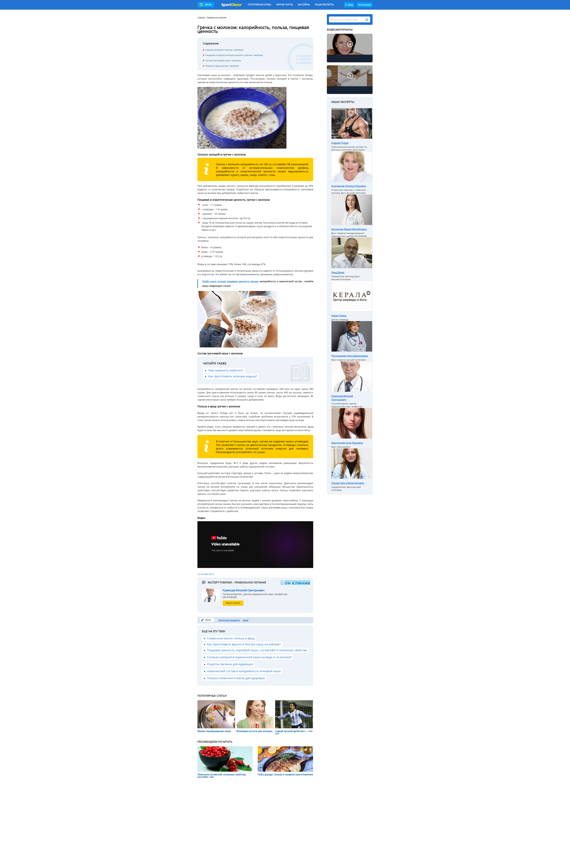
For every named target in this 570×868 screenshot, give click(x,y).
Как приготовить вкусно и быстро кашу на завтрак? (244, 644)
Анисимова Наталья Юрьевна (348, 186)
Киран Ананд (338, 315)
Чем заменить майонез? (225, 370)
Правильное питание (216, 17)
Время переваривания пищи (214, 731)
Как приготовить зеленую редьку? (232, 376)
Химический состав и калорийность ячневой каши (244, 671)
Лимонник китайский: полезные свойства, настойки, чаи (221, 775)
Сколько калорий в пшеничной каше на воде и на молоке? (249, 657)
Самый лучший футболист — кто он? (293, 732)
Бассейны (304, 4)
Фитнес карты (284, 4)
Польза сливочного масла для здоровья (236, 678)
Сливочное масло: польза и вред (230, 638)
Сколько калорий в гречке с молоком (224, 49)
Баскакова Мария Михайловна (349, 229)
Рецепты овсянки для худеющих (230, 664)
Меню (208, 4)
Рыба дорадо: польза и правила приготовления (285, 774)
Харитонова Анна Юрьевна (347, 442)
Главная (201, 17)
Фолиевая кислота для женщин (254, 731)
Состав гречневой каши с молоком (223, 60)
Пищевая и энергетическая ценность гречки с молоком (234, 55)
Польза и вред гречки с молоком (222, 65)
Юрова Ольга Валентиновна (347, 483)
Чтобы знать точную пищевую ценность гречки (230, 281)
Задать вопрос (233, 602)
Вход (350, 4)
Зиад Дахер (337, 272)
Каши (245, 620)
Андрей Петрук (340, 143)
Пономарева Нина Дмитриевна (349, 355)
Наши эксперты (324, 4)
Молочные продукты (229, 620)
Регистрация (364, 4)
